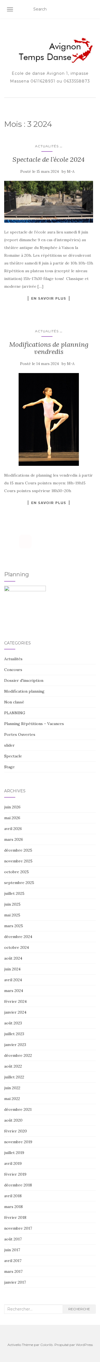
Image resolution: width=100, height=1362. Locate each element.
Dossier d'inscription (23, 680)
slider (9, 745)
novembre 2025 (18, 861)
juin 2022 (12, 1087)
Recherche (79, 1309)
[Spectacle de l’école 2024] (48, 202)
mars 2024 (13, 990)
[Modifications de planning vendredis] (48, 419)
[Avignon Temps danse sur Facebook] (10, 541)
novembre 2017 (18, 1228)
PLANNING (14, 712)
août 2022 (13, 1066)
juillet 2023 (14, 1033)
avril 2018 (13, 1195)
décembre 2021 (18, 1109)
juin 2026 (12, 807)
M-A (70, 171)
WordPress (84, 1345)
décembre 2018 (18, 1185)
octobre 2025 (16, 871)
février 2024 (15, 1001)
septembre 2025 (19, 882)
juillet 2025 (14, 893)
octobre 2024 (16, 947)
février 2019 (15, 1174)
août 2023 (13, 1023)
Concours (13, 669)
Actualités (47, 146)
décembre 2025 (18, 850)
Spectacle (13, 756)
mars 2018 (13, 1206)
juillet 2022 (14, 1077)
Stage (9, 766)
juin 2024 (12, 969)
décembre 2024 (18, 936)
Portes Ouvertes (19, 734)
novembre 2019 (18, 1141)
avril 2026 (13, 828)
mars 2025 (13, 925)
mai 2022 (12, 1098)
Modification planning (24, 691)
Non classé (14, 702)
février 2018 (15, 1217)
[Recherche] (92, 9)
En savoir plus (48, 298)
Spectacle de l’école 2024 (48, 159)
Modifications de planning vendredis (48, 348)
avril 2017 (12, 1260)
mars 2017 (13, 1271)
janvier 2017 (15, 1282)
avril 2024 (13, 979)
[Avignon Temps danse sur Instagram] (25, 541)
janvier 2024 (15, 1012)
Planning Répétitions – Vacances (34, 723)
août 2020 (13, 1120)
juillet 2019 (14, 1152)
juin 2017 (12, 1249)
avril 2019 (13, 1163)
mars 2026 (13, 839)
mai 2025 (12, 915)
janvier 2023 (15, 1044)
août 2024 (13, 958)
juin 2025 (12, 904)
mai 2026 (12, 817)
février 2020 (15, 1131)
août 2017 (13, 1239)
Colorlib (46, 1345)
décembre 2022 (18, 1055)
